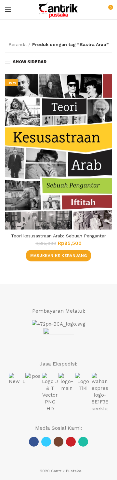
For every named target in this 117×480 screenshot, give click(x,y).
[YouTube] (71, 442)
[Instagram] (58, 442)
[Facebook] (34, 442)
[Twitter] (46, 442)
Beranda (17, 44)
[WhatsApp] (83, 442)
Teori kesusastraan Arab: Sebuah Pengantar (58, 235)
